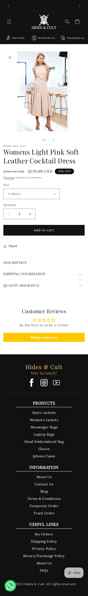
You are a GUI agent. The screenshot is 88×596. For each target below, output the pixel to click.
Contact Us (44, 484)
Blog (44, 491)
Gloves (44, 449)
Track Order (44, 513)
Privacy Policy (44, 548)
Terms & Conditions (44, 498)
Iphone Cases (44, 456)
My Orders (44, 534)
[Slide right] (54, 140)
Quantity (9, 205)
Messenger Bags (44, 427)
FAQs (44, 570)
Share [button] (13, 246)
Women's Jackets (44, 420)
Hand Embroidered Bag (44, 441)
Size (6, 185)
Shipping (8, 177)
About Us (44, 477)
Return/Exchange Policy (44, 556)
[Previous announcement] (8, 6)
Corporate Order (44, 506)
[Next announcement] (80, 6)
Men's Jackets (44, 412)
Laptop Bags (44, 434)
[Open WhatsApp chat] (10, 585)
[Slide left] (34, 140)
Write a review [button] (44, 337)
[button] (9, 22)
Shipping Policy (44, 541)
